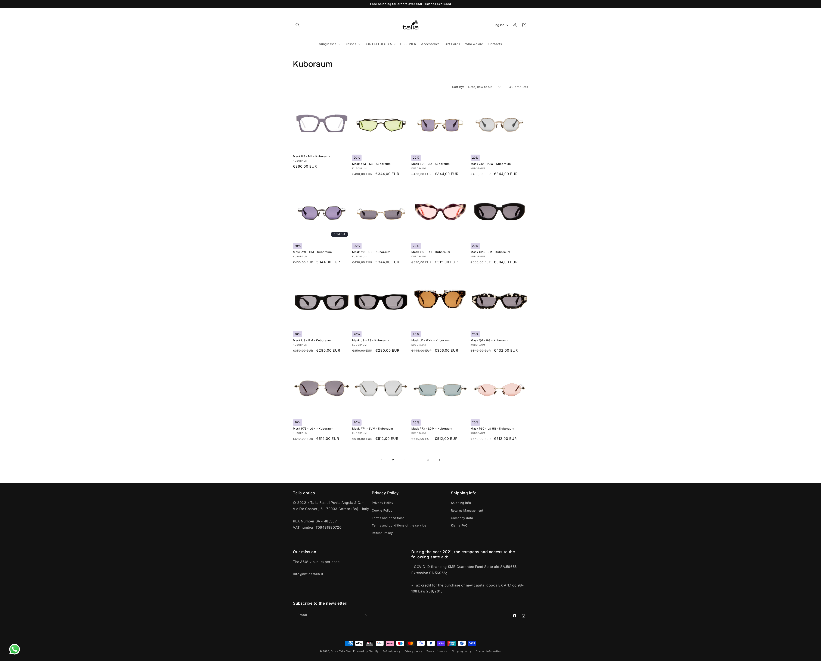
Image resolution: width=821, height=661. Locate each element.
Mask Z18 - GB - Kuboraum (371, 252)
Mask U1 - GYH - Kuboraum (430, 340)
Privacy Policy (382, 503)
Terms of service (437, 650)
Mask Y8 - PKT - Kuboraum (430, 252)
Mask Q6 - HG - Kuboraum (489, 340)
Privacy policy (413, 650)
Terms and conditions (388, 518)
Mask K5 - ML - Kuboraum (311, 156)
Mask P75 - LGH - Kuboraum (313, 428)
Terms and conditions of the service (399, 525)
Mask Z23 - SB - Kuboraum (371, 163)
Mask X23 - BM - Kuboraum (490, 252)
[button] (297, 25)
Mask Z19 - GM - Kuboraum (312, 252)
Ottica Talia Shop (341, 651)
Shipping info (461, 503)
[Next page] (439, 460)
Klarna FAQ (459, 525)
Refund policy (391, 650)
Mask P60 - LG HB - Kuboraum (492, 428)
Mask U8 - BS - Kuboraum (370, 340)
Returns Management (467, 510)
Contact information (488, 650)
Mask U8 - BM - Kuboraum (312, 340)
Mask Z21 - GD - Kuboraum (430, 163)
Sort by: (458, 87)
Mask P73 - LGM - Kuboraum (431, 428)
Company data (462, 518)
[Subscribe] (365, 615)
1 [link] (381, 460)
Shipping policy (462, 650)
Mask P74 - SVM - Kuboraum (372, 428)
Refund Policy (382, 533)
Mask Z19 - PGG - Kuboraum (491, 163)
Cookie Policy (382, 510)
